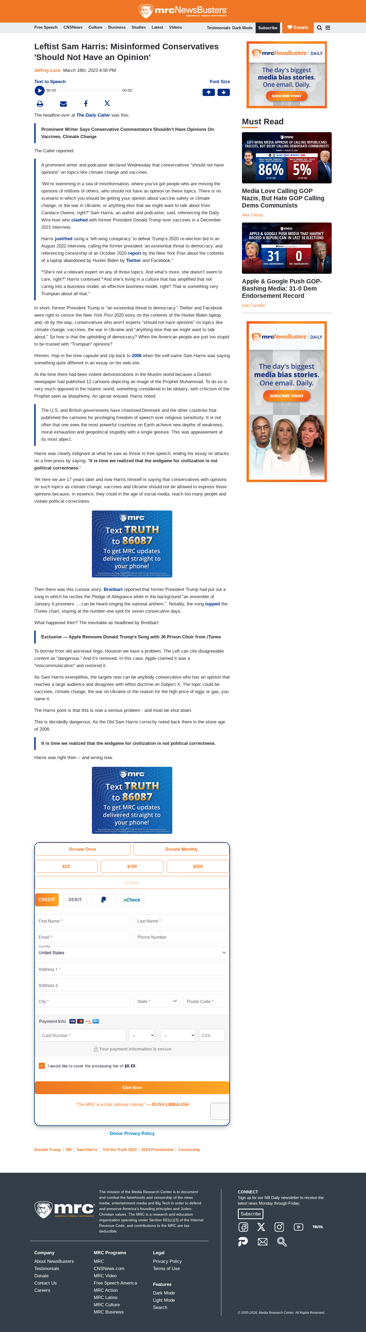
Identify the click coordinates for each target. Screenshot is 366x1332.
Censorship (189, 1149)
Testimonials (218, 27)
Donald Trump (47, 1149)
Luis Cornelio (253, 305)
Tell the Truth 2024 (120, 1149)
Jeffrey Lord (47, 70)
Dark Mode (242, 27)
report (134, 253)
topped (212, 603)
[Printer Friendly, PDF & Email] (63, 104)
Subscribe (267, 27)
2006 (137, 355)
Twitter (133, 260)
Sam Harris (87, 1149)
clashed (79, 220)
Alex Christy (252, 215)
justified (63, 238)
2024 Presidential (157, 1149)
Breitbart (114, 589)
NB (69, 1149)
